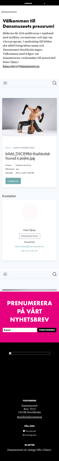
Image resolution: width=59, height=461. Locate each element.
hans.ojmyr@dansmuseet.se (21, 66)
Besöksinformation (29, 417)
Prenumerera (47, 329)
